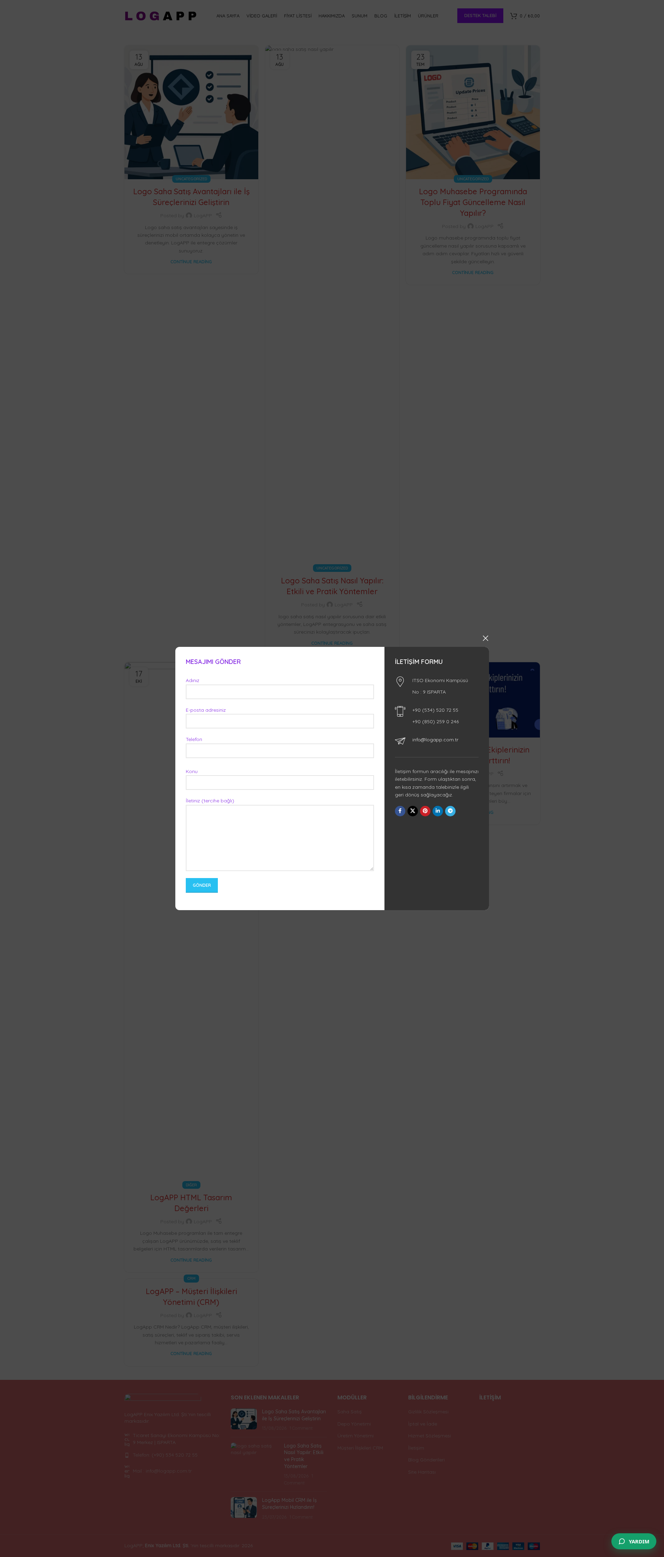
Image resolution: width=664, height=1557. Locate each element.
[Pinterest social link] (425, 811)
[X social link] (412, 811)
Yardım (639, 1541)
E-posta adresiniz (206, 710)
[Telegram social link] (450, 811)
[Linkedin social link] (437, 811)
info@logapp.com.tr (435, 739)
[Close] (485, 638)
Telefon (194, 739)
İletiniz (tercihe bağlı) (210, 801)
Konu (192, 771)
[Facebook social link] (400, 811)
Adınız (192, 681)
